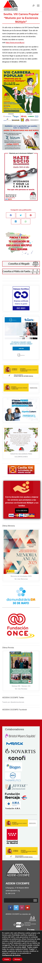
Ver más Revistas (21, 689)
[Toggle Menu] (35, 900)
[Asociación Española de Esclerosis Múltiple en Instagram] (21, 907)
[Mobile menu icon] (38, 5)
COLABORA (21, 510)
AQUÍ (24, 947)
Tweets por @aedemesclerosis (13, 702)
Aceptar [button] (6, 959)
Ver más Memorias (21, 579)
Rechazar (17, 959)
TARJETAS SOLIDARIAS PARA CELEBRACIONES (21, 455)
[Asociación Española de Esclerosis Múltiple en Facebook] (10, 907)
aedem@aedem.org (13, 890)
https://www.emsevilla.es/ (15, 42)
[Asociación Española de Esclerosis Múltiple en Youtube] (27, 907)
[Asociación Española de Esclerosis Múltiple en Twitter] (16, 907)
